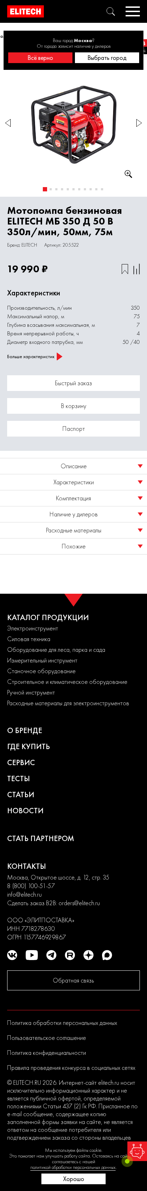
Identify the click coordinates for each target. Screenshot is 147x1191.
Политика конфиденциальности (46, 1052)
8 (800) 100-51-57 (31, 886)
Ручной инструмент (31, 692)
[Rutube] (70, 955)
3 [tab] (56, 189)
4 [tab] (62, 189)
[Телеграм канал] (51, 955)
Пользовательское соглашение (46, 1037)
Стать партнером (40, 838)
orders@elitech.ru (79, 903)
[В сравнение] (136, 269)
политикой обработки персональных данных (73, 1167)
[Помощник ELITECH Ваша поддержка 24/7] (137, 1151)
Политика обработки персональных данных (62, 1023)
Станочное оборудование (41, 671)
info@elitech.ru (24, 894)
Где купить (28, 746)
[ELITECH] (25, 11)
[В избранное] (125, 269)
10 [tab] (96, 189)
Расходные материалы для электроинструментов (68, 703)
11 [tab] (102, 189)
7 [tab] (79, 189)
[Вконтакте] (12, 955)
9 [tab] (90, 189)
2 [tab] (51, 189)
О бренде (24, 730)
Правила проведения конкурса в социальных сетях (71, 1067)
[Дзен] (88, 955)
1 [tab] (45, 189)
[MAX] (107, 955)
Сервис (21, 762)
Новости (25, 810)
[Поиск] (110, 11)
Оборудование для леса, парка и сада (56, 649)
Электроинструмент (32, 628)
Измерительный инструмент (42, 660)
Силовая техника (28, 639)
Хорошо (73, 1179)
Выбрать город (107, 57)
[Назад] (8, 123)
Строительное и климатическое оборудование (67, 681)
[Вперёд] (139, 123)
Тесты (18, 778)
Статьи (20, 794)
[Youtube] (32, 955)
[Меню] (133, 11)
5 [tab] (68, 189)
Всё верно (40, 57)
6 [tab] (73, 189)
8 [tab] (85, 189)
